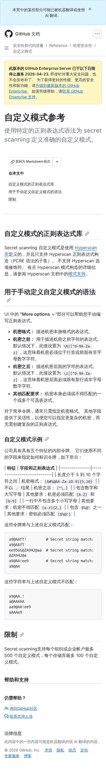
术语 (48, 750)
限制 (10, 634)
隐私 (60, 750)
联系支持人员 (21, 716)
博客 (28, 755)
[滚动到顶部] (94, 764)
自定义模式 (22, 51)
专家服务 (12, 755)
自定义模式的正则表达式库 (43, 234)
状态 (72, 750)
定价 (84, 750)
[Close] (90, 9)
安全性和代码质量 (28, 45)
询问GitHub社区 (23, 708)
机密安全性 (82, 45)
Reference (58, 45)
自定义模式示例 (23, 439)
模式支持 (77, 273)
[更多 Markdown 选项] (57, 161)
